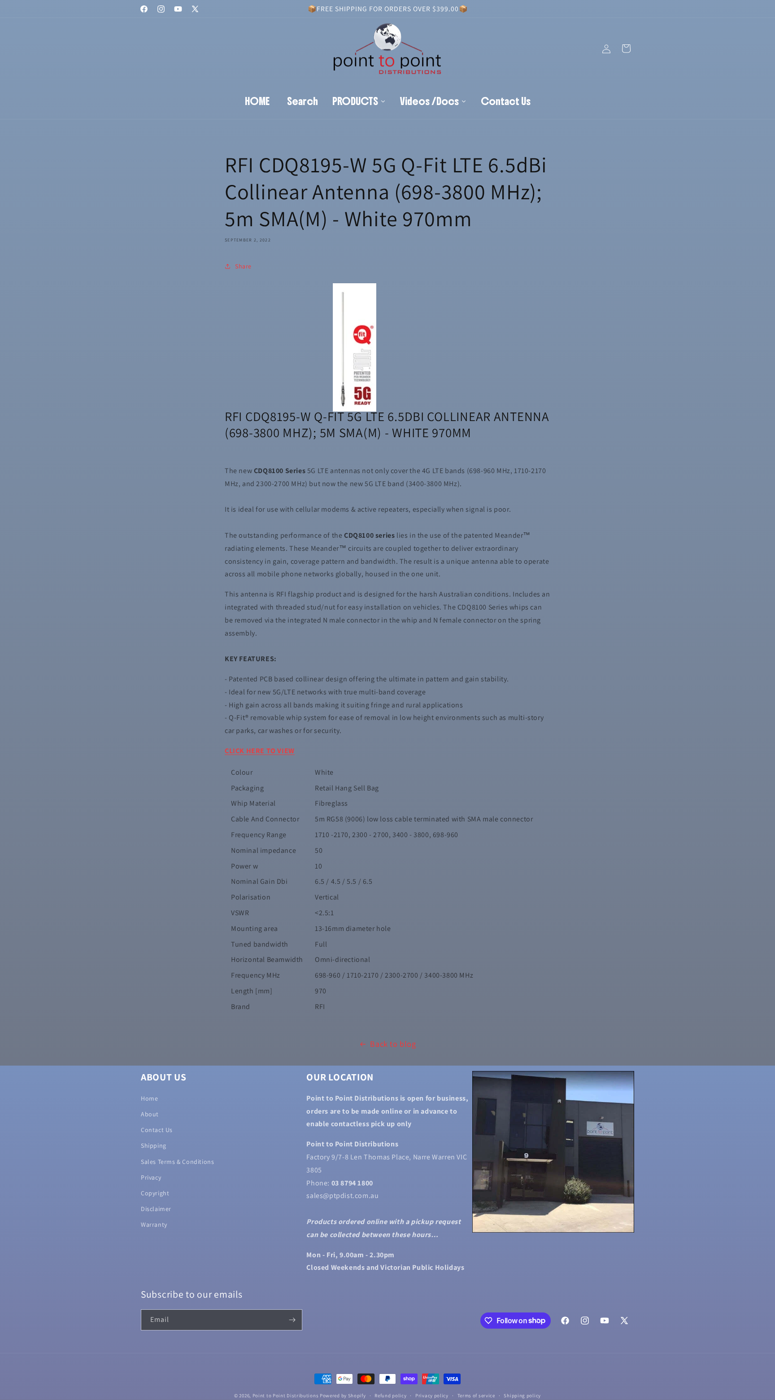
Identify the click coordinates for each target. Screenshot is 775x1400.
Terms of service (476, 1395)
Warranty (154, 1225)
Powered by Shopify (343, 1395)
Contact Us (157, 1130)
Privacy (151, 1177)
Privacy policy (431, 1395)
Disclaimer (156, 1209)
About (150, 1114)
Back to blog (393, 1044)
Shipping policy (522, 1395)
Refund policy (390, 1395)
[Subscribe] (292, 1319)
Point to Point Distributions (286, 1395)
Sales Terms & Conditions (177, 1162)
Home (149, 1098)
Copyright (155, 1193)
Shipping (153, 1146)
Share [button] (243, 266)
